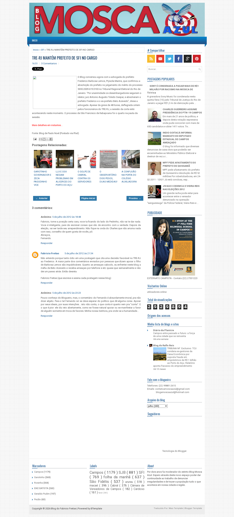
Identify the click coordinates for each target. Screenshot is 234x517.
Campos (38, 471)
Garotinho (39, 477)
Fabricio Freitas (50, 253)
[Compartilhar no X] (47, 139)
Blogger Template (193, 508)
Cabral (114, 485)
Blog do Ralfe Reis (163, 345)
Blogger (182, 451)
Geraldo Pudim (42, 493)
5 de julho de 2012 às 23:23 (66, 292)
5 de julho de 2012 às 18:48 (66, 216)
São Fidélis (100, 481)
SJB (123, 472)
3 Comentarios (49, 63)
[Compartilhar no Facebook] (51, 139)
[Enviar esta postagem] (34, 139)
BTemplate (96, 508)
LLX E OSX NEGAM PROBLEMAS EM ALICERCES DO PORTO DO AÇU (64, 178)
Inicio (34, 40)
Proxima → (135, 198)
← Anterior (42, 198)
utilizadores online (157, 292)
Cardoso (139, 489)
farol (101, 493)
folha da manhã (117, 477)
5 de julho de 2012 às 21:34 (79, 253)
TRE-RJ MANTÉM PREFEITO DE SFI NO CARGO (64, 57)
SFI (42, 49)
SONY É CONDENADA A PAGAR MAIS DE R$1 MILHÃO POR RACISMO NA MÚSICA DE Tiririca (173, 89)
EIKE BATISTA (41, 488)
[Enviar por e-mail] (40, 139)
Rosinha (38, 482)
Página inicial (88, 198)
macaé (94, 485)
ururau (130, 482)
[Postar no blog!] (44, 139)
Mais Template (176, 508)
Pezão (37, 499)
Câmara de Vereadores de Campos (117, 487)
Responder (46, 243)
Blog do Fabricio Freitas (63, 508)
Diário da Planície (163, 330)
